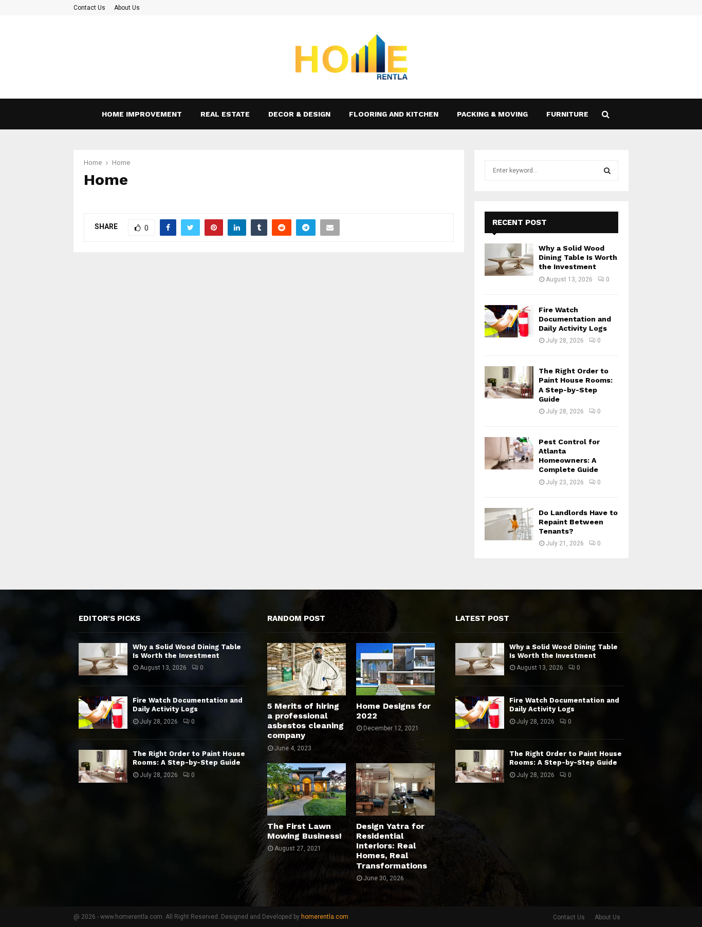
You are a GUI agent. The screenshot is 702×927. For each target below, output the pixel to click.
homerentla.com (324, 916)
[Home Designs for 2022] (395, 669)
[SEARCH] (607, 170)
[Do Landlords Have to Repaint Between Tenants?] (509, 524)
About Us (127, 7)
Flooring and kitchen (393, 114)
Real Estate (225, 114)
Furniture (567, 114)
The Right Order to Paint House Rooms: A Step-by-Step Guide (189, 758)
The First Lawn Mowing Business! (304, 831)
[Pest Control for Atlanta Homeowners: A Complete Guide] (509, 453)
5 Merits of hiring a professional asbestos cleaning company (305, 721)
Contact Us (89, 7)
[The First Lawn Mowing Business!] (306, 789)
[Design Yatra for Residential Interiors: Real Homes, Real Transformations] (395, 789)
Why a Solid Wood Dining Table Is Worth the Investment (578, 257)
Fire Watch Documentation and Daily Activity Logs (575, 319)
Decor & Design (299, 114)
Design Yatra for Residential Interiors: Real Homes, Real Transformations (391, 846)
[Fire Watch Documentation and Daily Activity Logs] (509, 321)
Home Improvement (142, 114)
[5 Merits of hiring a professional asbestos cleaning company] (306, 669)
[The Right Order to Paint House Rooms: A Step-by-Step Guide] (509, 382)
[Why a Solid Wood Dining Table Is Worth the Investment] (509, 259)
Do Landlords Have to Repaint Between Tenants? (578, 521)
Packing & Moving (492, 114)
